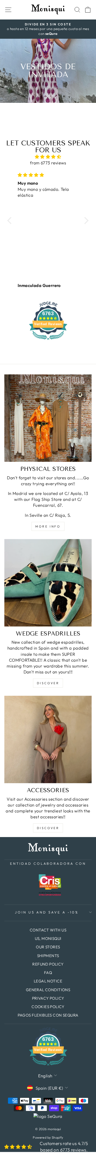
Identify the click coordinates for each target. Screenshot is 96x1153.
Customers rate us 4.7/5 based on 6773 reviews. (64, 1146)
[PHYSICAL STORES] (48, 418)
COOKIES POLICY (48, 1006)
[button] (10, 220)
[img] (48, 157)
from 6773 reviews (48, 162)
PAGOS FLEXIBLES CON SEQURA (48, 1015)
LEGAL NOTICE (48, 981)
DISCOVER (48, 683)
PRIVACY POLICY (48, 998)
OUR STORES (48, 947)
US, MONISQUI (48, 938)
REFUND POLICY (47, 964)
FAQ (48, 972)
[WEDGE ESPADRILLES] (48, 583)
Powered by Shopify (48, 1137)
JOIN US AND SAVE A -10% (46, 912)
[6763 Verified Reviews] (48, 340)
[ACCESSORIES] (48, 739)
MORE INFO (47, 526)
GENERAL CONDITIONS (48, 989)
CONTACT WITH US (48, 930)
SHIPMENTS (48, 955)
